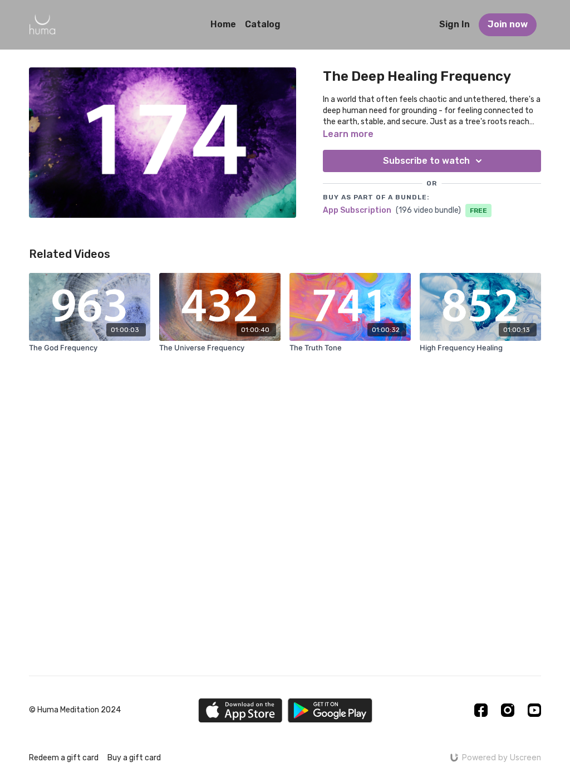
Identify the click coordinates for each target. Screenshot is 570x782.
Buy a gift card (134, 758)
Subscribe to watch (426, 160)
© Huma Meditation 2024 (75, 710)
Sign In (454, 24)
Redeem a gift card (64, 758)
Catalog (263, 24)
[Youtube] (534, 710)
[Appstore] (240, 710)
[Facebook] (481, 710)
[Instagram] (507, 710)
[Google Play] (330, 710)
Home (223, 24)
